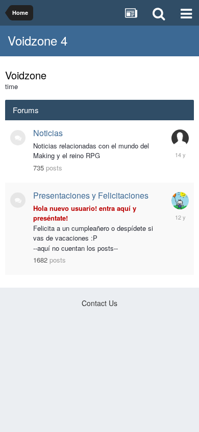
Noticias (48, 133)
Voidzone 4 (37, 40)
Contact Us (99, 303)
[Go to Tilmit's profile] (180, 138)
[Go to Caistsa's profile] (180, 200)
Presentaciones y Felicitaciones (90, 195)
